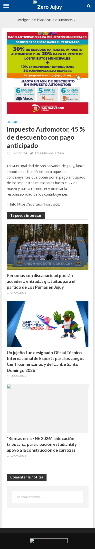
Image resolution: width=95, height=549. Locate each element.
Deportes (14, 122)
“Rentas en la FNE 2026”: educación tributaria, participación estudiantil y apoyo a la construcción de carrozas (42, 444)
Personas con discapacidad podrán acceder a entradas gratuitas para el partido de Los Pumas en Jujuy (41, 281)
